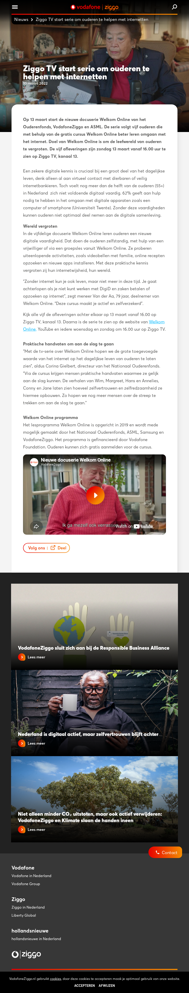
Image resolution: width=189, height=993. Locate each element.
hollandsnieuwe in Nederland (36, 938)
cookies (55, 979)
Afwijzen (107, 986)
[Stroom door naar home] (94, 7)
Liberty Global (24, 915)
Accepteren (84, 986)
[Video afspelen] (95, 495)
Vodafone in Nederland (31, 875)
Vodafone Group (26, 883)
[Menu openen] (15, 7)
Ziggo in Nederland (28, 907)
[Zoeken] (174, 7)
